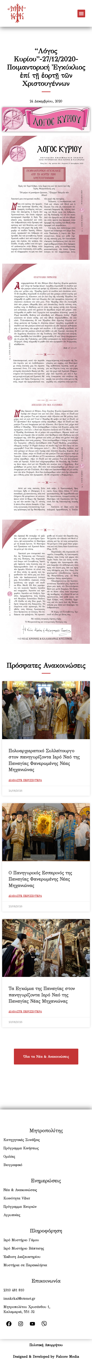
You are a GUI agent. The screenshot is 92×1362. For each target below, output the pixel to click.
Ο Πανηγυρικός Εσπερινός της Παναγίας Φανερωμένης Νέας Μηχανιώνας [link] (40, 879)
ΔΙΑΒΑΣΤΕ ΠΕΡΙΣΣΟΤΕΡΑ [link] (25, 780)
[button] (81, 13)
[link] (26, 13)
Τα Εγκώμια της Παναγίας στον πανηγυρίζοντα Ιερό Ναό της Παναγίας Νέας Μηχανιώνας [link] (42, 995)
